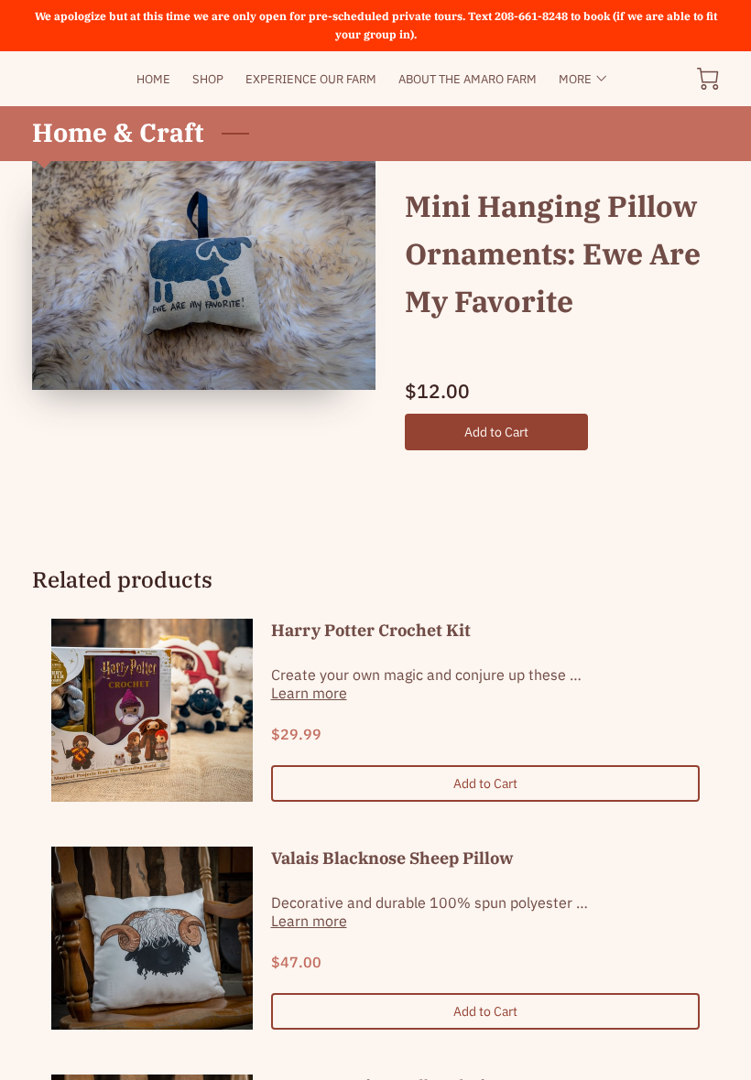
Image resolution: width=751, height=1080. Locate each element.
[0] (708, 79)
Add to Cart (496, 431)
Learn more (309, 693)
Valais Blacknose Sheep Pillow (392, 858)
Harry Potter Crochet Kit (371, 630)
